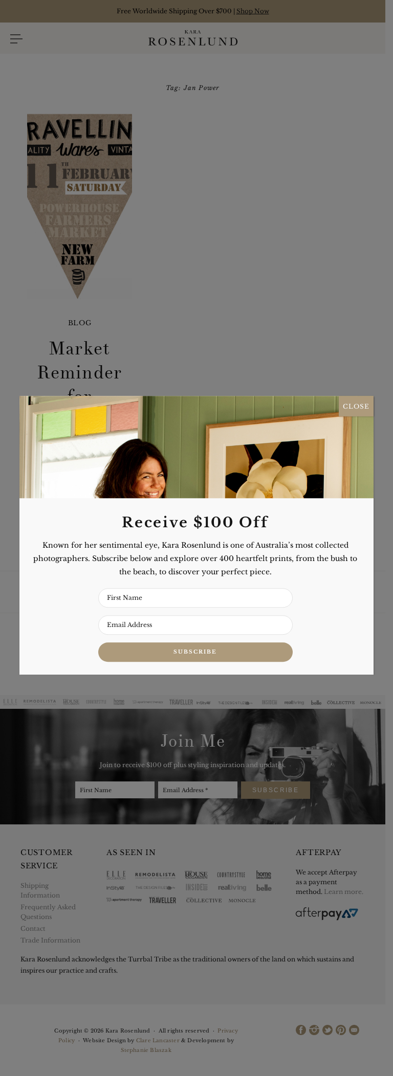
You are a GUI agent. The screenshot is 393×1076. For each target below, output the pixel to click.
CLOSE (356, 406)
